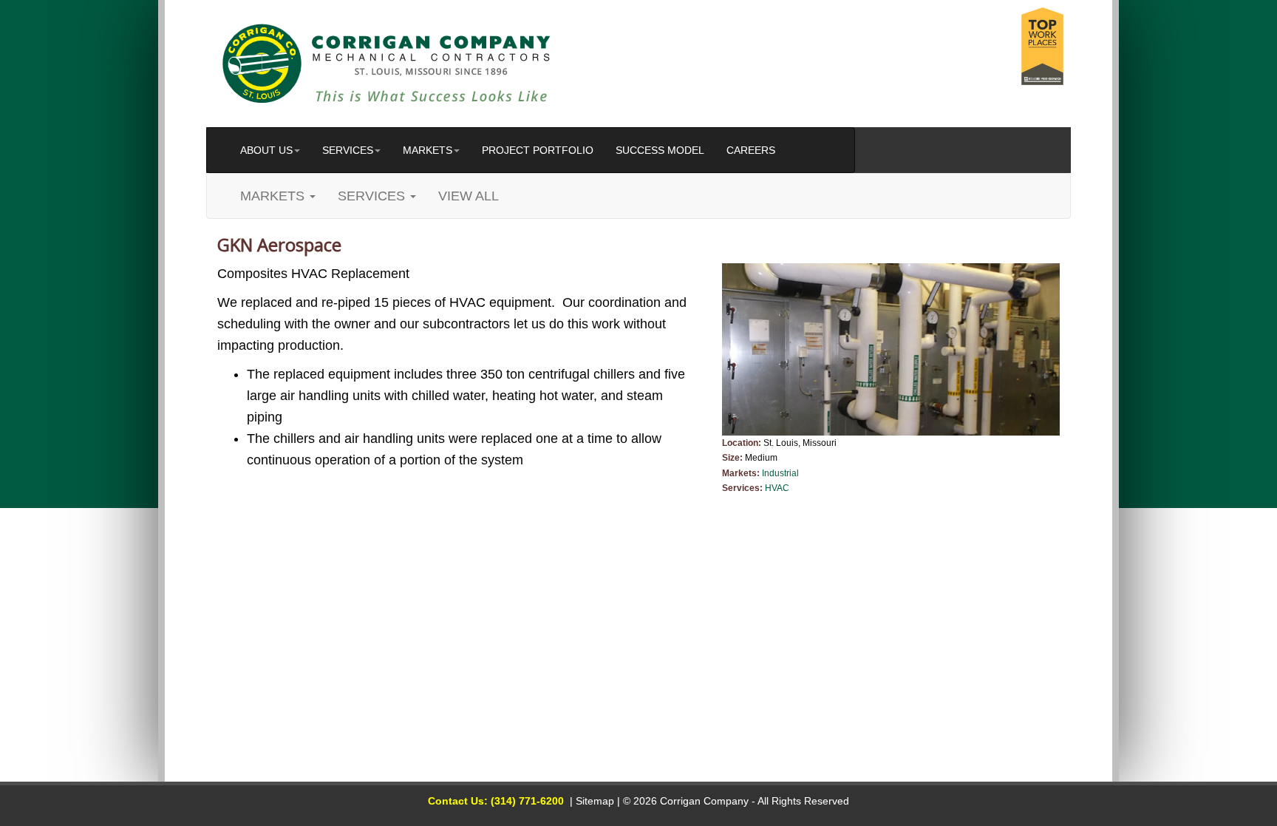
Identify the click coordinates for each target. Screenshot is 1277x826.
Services (347, 150)
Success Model (660, 150)
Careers (750, 150)
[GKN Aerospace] (891, 349)
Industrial (780, 473)
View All (468, 196)
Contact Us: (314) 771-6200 (496, 801)
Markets (427, 150)
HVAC (777, 488)
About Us (266, 150)
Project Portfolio (537, 150)
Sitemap (595, 801)
